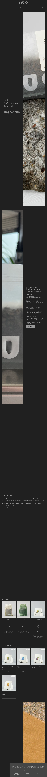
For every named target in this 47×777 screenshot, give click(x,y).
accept (27, 773)
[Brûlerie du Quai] (23, 3)
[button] (2, 2)
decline (39, 773)
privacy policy (25, 770)
